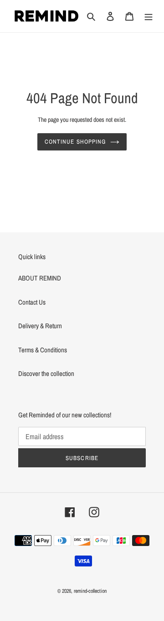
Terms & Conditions (42, 350)
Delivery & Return (40, 326)
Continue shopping (75, 141)
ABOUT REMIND (39, 278)
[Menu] (148, 16)
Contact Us (32, 302)
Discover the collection (46, 373)
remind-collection (90, 591)
